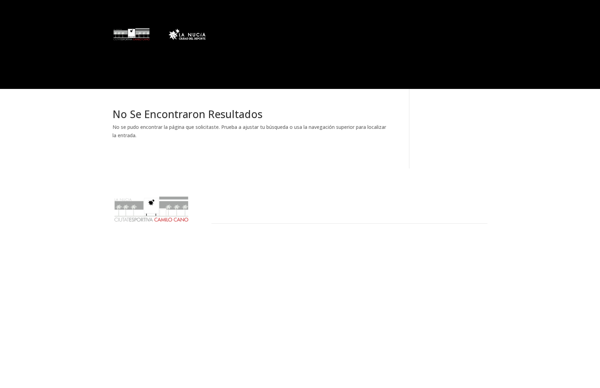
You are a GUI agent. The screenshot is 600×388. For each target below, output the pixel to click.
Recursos (368, 33)
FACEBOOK (448, 256)
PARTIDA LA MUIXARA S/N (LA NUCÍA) (268, 273)
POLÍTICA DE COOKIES (373, 265)
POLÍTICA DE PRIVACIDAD (378, 273)
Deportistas (285, 33)
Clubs (258, 33)
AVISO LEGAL (359, 256)
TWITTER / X (449, 265)
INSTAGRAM (449, 273)
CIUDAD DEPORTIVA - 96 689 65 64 (265, 265)
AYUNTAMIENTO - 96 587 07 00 (259, 256)
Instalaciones (328, 33)
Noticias (226, 56)
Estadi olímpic (408, 33)
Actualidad (232, 33)
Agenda (440, 33)
